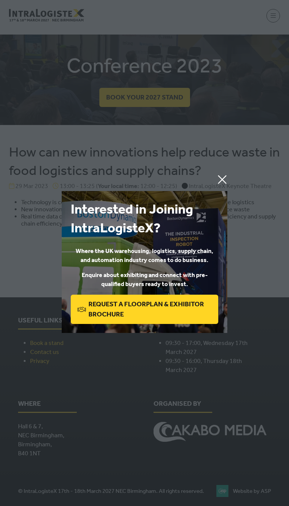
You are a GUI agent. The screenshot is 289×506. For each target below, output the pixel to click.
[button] (222, 180)
